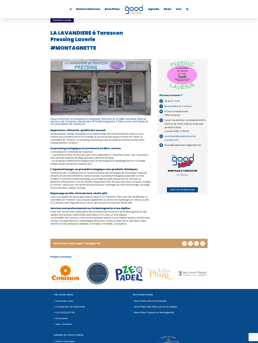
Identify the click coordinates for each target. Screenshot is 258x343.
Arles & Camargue (65, 341)
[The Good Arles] (76, 9)
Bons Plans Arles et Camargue (150, 301)
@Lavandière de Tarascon (178, 106)
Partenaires (61, 318)
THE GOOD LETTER (65, 312)
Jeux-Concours (63, 324)
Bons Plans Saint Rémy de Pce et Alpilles (156, 306)
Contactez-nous (64, 301)
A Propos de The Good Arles (70, 306)
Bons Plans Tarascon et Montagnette (154, 312)
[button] (179, 9)
